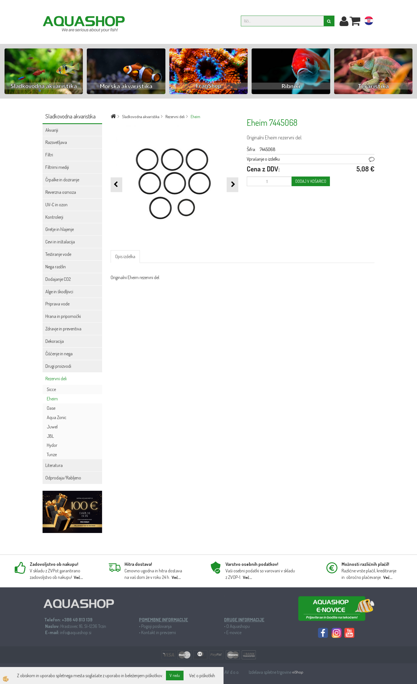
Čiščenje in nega (59, 353)
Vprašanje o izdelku (263, 159)
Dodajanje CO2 (58, 279)
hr (368, 21)
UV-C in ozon (56, 204)
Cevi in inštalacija (60, 242)
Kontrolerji (54, 217)
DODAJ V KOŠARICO (310, 181)
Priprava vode (57, 304)
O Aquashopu (238, 626)
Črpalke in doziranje (62, 179)
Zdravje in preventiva (63, 329)
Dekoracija (54, 341)
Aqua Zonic (56, 417)
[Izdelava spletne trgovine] (297, 672)
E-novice (233, 632)
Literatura (54, 465)
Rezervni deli (56, 378)
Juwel (52, 427)
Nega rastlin (55, 266)
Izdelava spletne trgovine (270, 672)
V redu (175, 675)
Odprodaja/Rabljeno (63, 478)
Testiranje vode (58, 254)
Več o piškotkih (202, 675)
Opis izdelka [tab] (125, 256)
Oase (51, 408)
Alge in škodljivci (59, 291)
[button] (232, 184)
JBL (50, 436)
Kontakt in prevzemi (158, 632)
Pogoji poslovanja (156, 626)
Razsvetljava (56, 142)
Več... (78, 577)
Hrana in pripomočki (63, 316)
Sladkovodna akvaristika (140, 116)
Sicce (51, 389)
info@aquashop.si (75, 632)
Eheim (52, 399)
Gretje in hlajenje (59, 229)
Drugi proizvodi (58, 366)
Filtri (49, 155)
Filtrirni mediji (57, 167)
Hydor (52, 445)
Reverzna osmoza (60, 192)
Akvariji (51, 130)
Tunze (52, 454)
